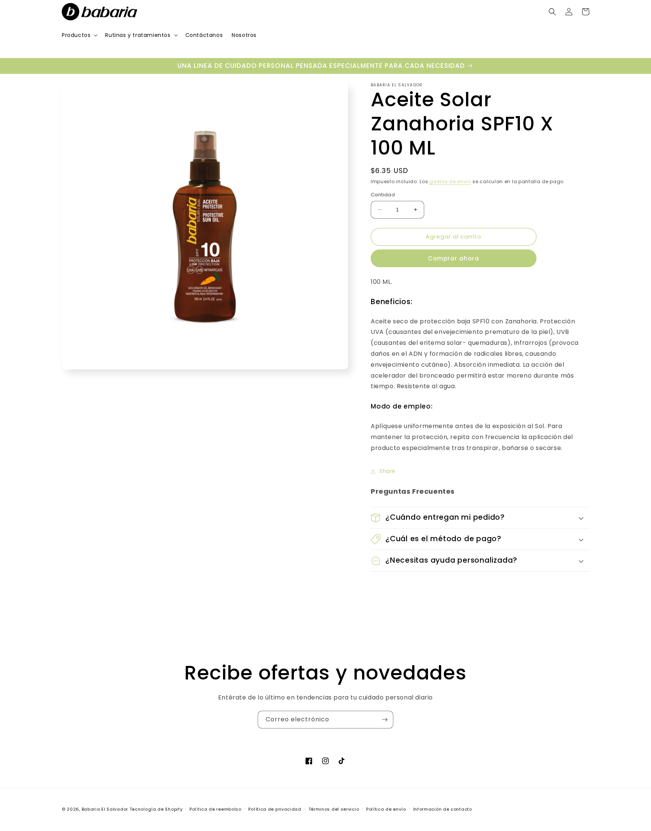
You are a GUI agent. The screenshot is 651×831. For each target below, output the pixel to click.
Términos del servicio (334, 809)
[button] (79, 35)
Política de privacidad (274, 809)
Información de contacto (442, 809)
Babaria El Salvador (105, 809)
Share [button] (387, 471)
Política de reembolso (215, 809)
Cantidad (383, 194)
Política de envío (386, 809)
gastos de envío (450, 181)
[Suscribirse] (384, 719)
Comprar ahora (453, 258)
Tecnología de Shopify (156, 809)
